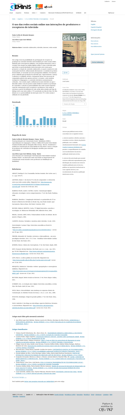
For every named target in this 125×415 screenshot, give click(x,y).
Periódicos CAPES (70, 394)
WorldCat (87, 394)
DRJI (111, 394)
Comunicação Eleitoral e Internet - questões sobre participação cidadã (57, 337)
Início (13, 19)
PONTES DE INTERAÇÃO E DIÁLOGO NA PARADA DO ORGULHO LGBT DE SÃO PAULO (48, 354)
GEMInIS (78, 13)
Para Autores (94, 44)
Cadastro (42, 13)
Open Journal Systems (97, 54)
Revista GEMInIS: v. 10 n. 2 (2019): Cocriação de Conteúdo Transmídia (45, 335)
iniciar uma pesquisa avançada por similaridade (39, 381)
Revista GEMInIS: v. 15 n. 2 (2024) (72, 355)
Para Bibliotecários (96, 46)
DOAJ (92, 394)
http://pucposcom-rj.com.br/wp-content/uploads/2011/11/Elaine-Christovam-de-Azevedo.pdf (32, 184)
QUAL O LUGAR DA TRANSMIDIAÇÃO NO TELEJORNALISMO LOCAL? (61, 362)
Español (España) (96, 27)
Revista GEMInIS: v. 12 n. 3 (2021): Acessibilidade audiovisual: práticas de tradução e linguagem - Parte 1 (48, 351)
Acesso (114, 1)
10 (23, 377)
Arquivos (18, 13)
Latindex (106, 394)
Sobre (34, 13)
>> (25, 377)
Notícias (26, 13)
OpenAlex (80, 394)
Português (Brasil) (96, 30)
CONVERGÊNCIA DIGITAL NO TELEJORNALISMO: (68, 349)
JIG (85, 13)
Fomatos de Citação (69, 104)
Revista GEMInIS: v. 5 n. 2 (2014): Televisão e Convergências (54, 342)
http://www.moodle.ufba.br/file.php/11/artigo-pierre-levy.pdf (31, 260)
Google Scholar (59, 394)
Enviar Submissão (97, 62)
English (93, 24)
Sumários (22, 396)
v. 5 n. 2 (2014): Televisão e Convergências (36, 19)
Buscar (112, 13)
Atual (11, 13)
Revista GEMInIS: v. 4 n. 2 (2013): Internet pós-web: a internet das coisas (49, 372)
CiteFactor (98, 394)
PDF (66, 72)
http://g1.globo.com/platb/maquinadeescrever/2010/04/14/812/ (32, 230)
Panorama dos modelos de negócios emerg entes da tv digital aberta (49, 346)
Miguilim (15, 396)
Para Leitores (94, 41)
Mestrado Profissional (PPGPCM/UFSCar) (60, 13)
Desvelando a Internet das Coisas (66, 371)
